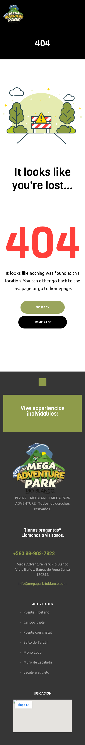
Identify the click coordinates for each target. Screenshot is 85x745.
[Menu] (80, 14)
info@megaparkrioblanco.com (42, 584)
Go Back (42, 307)
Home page (43, 322)
